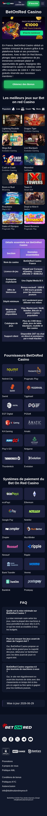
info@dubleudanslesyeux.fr (14, 791)
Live (18, 109)
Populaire (6, 109)
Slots (38, 109)
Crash (28, 109)
